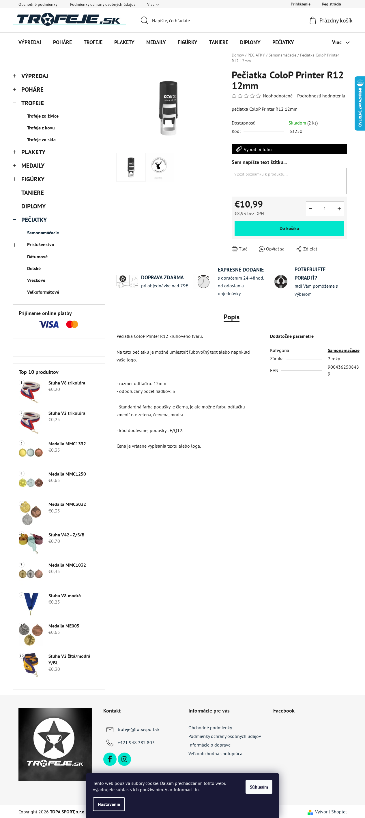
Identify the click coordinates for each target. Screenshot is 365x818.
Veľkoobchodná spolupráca (215, 753)
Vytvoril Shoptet (331, 812)
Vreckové (36, 280)
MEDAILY (32, 165)
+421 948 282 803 (136, 742)
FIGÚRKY (32, 179)
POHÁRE (32, 89)
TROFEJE (32, 103)
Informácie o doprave (209, 745)
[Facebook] (110, 759)
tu (197, 789)
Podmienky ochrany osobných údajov (103, 4)
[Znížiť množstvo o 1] (310, 208)
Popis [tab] (231, 316)
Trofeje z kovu (41, 128)
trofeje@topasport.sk (139, 729)
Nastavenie (109, 804)
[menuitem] (30, 42)
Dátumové (37, 256)
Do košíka (289, 228)
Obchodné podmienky (37, 4)
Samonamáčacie (43, 232)
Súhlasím (259, 787)
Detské (34, 268)
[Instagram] (124, 759)
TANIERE (32, 193)
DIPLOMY (33, 206)
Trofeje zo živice (43, 116)
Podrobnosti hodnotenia (321, 96)
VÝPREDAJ (34, 76)
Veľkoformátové (43, 292)
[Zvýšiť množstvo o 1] (339, 208)
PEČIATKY (34, 220)
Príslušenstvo (40, 244)
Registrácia (331, 4)
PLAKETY (33, 152)
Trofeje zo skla (41, 139)
